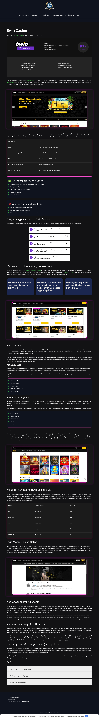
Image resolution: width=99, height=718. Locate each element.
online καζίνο (10, 82)
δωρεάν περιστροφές (68, 272)
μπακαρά (31, 401)
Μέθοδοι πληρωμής (73, 15)
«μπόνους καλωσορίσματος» (33, 270)
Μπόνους (46, 15)
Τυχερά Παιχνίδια (58, 15)
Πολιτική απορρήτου (13, 697)
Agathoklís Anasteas (18, 35)
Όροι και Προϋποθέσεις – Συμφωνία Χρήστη (19, 701)
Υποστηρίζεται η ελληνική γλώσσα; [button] (22, 669)
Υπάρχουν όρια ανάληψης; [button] (19, 676)
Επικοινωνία (11, 699)
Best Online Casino (23, 15)
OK (86, 716)
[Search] (91, 6)
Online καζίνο (35, 15)
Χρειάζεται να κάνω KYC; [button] (18, 682)
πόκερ (42, 403)
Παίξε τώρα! (26, 48)
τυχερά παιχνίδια (31, 80)
